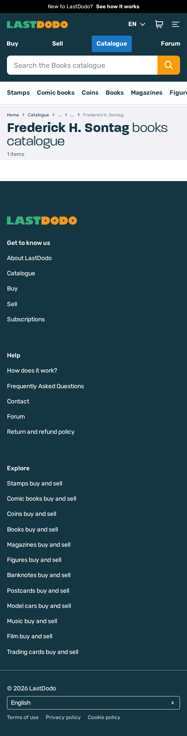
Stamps (18, 92)
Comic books (56, 92)
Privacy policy (63, 717)
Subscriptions (26, 319)
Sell (57, 43)
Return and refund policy (41, 432)
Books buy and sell (32, 529)
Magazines (147, 92)
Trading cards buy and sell (42, 652)
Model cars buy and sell (39, 606)
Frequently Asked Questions (45, 386)
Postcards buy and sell (38, 590)
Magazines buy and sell (38, 544)
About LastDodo (29, 258)
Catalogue (112, 43)
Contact (18, 401)
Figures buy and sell (34, 560)
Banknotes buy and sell (38, 575)
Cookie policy (104, 717)
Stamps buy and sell (34, 483)
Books (115, 92)
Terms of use (23, 717)
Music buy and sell (32, 621)
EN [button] (132, 24)
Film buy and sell (29, 636)
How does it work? (32, 370)
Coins (90, 92)
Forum (170, 43)
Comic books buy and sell (41, 498)
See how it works (118, 6)
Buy (12, 43)
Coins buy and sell (31, 514)
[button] (159, 24)
